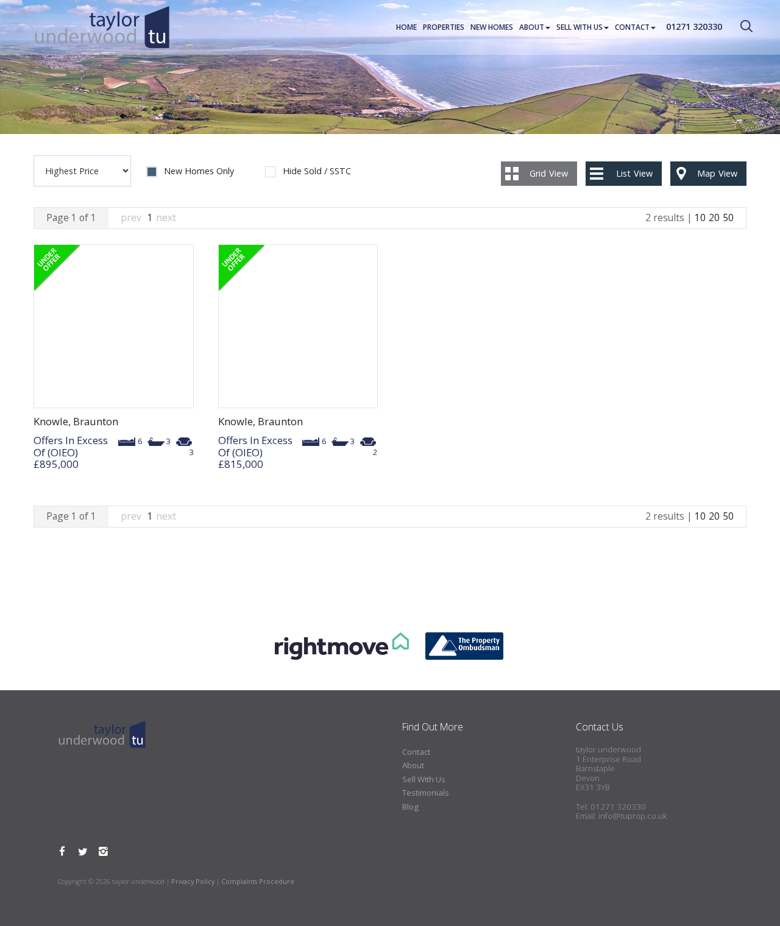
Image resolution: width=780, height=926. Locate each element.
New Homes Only (199, 171)
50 (728, 217)
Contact (632, 27)
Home (406, 27)
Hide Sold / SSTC (317, 171)
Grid (549, 173)
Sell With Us (579, 27)
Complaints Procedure (257, 881)
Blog (410, 806)
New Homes (491, 27)
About (531, 27)
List (634, 173)
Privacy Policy (192, 881)
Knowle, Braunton (76, 421)
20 (714, 217)
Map (717, 173)
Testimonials (425, 792)
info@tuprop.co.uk (632, 815)
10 (700, 217)
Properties (443, 27)
